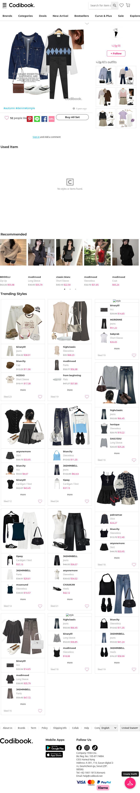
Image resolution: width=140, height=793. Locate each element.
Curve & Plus (103, 16)
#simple (30, 108)
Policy (45, 727)
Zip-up (3, 280)
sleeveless (89, 280)
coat (114, 280)
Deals (42, 16)
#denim (20, 108)
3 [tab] (75, 289)
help (86, 727)
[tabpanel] (14, 261)
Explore (135, 16)
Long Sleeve (34, 280)
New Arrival (60, 16)
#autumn (9, 108)
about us (7, 727)
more (23, 389)
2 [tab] (70, 289)
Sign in (36, 137)
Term (33, 727)
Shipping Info (60, 727)
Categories (25, 16)
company (99, 727)
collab (75, 727)
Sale (121, 16)
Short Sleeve (62, 280)
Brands (7, 16)
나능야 (116, 46)
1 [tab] (64, 289)
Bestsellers (81, 16)
